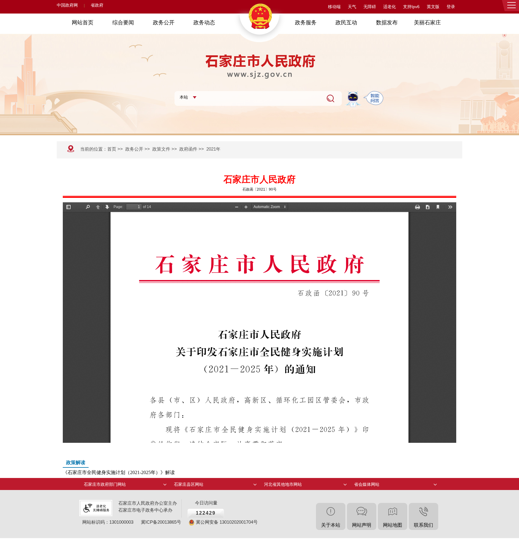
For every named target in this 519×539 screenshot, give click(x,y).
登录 (451, 7)
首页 (111, 149)
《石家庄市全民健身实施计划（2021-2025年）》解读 (119, 467)
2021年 (213, 149)
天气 (352, 7)
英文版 (433, 7)
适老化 (389, 7)
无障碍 (369, 7)
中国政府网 (67, 5)
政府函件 (188, 149)
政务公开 (134, 149)
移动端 (334, 7)
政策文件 (161, 149)
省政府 (97, 5)
